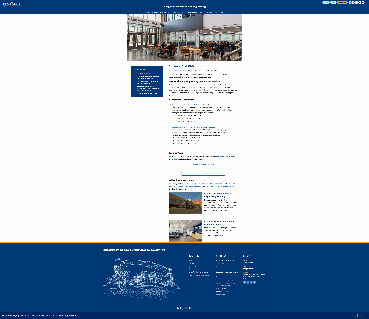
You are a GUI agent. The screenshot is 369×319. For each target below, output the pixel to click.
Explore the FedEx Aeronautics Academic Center (220, 222)
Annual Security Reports (223, 277)
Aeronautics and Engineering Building (184, 186)
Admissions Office (222, 156)
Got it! (362, 315)
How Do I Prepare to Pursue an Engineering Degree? (147, 82)
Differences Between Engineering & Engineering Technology (148, 77)
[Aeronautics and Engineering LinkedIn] (251, 282)
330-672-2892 (248, 263)
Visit (333, 2)
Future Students (199, 70)
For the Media (220, 263)
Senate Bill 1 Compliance (223, 291)
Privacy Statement (221, 288)
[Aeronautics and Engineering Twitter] (247, 282)
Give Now (343, 2)
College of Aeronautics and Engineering (184, 6)
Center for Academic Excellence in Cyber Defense (200, 268)
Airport (175, 159)
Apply (326, 2)
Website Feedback (221, 267)
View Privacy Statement (67, 315)
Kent (170, 70)
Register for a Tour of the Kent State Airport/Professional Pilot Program (203, 173)
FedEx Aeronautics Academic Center (219, 186)
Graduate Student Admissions (147, 93)
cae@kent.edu (248, 269)
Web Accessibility (221, 294)
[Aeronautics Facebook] (244, 282)
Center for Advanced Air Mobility (198, 272)
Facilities (191, 263)
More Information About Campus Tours (203, 164)
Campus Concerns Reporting (224, 280)
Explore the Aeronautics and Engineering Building (218, 195)
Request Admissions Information (225, 260)
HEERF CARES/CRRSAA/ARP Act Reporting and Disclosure (225, 284)
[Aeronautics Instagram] (254, 282)
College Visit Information (145, 73)
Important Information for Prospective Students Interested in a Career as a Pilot (148, 88)
